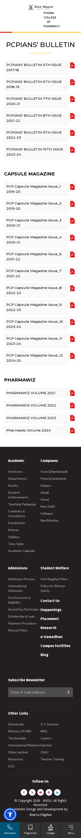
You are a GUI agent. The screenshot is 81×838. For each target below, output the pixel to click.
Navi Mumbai (49, 520)
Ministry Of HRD (19, 731)
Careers (46, 738)
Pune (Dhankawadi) (54, 471)
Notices (13, 530)
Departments (17, 478)
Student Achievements (18, 495)
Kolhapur (46, 513)
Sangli (44, 492)
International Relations (24, 745)
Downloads (16, 724)
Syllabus (14, 537)
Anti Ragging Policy (54, 579)
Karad (44, 499)
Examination (16, 523)
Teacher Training (52, 759)
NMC (44, 731)
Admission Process (21, 579)
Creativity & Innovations (16, 513)
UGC (11, 766)
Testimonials (17, 738)
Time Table (16, 544)
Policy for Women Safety (52, 588)
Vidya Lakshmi (18, 752)
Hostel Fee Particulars (23, 609)
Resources (15, 759)
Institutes (15, 471)
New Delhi (47, 506)
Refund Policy (17, 630)
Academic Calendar (21, 551)
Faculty (13, 485)
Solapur (45, 485)
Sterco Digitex (40, 814)
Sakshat (46, 745)
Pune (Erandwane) (53, 478)
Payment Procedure (22, 623)
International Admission (17, 588)
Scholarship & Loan (21, 616)
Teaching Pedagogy (22, 504)
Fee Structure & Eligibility (19, 600)
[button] (10, 814)
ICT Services (49, 724)
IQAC (44, 752)
